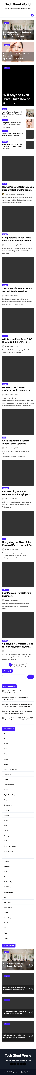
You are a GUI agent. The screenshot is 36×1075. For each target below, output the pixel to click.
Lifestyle (6, 861)
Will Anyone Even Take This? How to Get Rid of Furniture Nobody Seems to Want (12, 146)
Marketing (7, 866)
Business (7, 45)
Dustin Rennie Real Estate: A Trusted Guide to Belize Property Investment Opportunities (12, 136)
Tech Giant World (18, 4)
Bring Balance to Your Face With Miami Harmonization (12, 124)
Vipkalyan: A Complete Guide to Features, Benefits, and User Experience (17, 646)
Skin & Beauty (8, 902)
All (5, 738)
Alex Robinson (10, 59)
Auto (5, 749)
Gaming (6, 836)
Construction (8, 774)
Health (6, 23)
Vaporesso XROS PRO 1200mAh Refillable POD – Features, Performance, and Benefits (17, 392)
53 (22, 665)
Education (7, 800)
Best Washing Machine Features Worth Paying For (16, 493)
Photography (8, 882)
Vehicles (6, 928)
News (4, 437)
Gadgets (6, 830)
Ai (4, 733)
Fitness (6, 820)
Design (6, 790)
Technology (5, 488)
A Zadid (8, 103)
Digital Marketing (9, 795)
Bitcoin (6, 754)
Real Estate (7, 887)
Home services (8, 851)
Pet (5, 877)
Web (4, 539)
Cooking (6, 779)
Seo (5, 897)
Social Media (8, 907)
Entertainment (8, 805)
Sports (6, 912)
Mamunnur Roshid (11, 37)
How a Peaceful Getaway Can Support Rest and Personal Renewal (17, 33)
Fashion (6, 810)
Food (5, 825)
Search (8, 671)
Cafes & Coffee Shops (10, 769)
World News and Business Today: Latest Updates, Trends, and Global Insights (16, 443)
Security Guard (8, 892)
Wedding (6, 938)
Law (5, 856)
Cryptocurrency (9, 784)
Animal (6, 743)
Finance (6, 815)
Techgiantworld (28, 1072)
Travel (6, 923)
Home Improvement (10, 846)
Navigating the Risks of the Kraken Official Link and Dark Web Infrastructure (18, 545)
